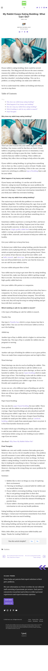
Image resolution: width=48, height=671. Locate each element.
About (29, 619)
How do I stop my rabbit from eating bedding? (22, 107)
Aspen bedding (29, 373)
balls (5, 257)
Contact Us (8, 603)
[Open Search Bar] (24, 7)
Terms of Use (35, 619)
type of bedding (32, 171)
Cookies (30, 621)
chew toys (20, 257)
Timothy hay (14, 322)
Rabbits (7, 549)
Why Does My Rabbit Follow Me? (21, 441)
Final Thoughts (11, 112)
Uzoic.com (9, 619)
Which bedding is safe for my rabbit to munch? (22, 109)
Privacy (41, 619)
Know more (8, 599)
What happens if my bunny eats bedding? (20, 104)
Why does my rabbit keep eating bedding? (20, 102)
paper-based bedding (21, 406)
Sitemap (41, 621)
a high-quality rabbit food (19, 229)
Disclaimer (35, 621)
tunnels (10, 257)
